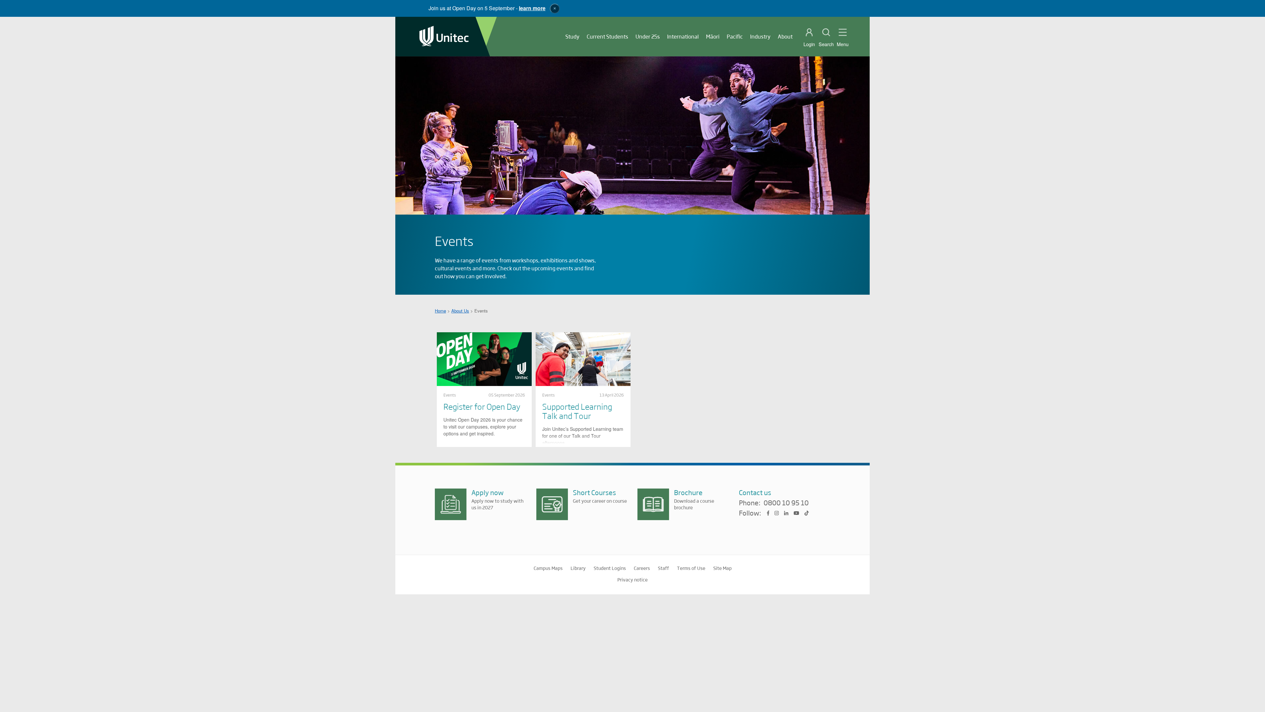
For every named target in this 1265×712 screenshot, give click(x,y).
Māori (712, 36)
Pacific (735, 36)
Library (578, 568)
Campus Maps (548, 568)
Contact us (755, 492)
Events (449, 395)
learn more (532, 8)
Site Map (722, 568)
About (785, 36)
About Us (460, 311)
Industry (760, 36)
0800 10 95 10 (786, 503)
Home (440, 311)
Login (809, 44)
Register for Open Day (481, 406)
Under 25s (647, 36)
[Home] (444, 36)
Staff (663, 568)
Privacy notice (632, 579)
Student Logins (610, 568)
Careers (642, 568)
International (683, 36)
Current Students (607, 36)
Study (572, 36)
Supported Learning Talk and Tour (577, 410)
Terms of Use (691, 568)
